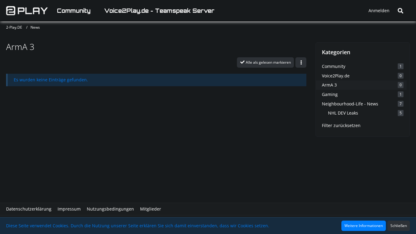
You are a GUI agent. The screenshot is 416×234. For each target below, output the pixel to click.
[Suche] (400, 10)
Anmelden (379, 10)
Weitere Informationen (363, 225)
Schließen (398, 225)
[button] (300, 62)
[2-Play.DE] (27, 10)
